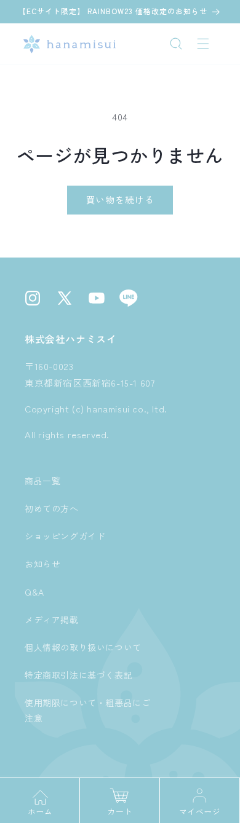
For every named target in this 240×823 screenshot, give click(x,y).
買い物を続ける (120, 199)
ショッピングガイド (65, 536)
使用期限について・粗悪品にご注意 (87, 710)
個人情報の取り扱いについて (83, 647)
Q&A (34, 592)
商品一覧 (42, 481)
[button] (176, 43)
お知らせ (42, 563)
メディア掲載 (52, 619)
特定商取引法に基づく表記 (78, 675)
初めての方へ (52, 508)
